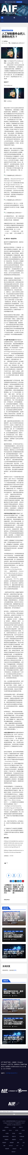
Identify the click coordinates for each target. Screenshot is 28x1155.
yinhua (5, 41)
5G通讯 (7, 1133)
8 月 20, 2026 (8, 1026)
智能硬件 (6, 1139)
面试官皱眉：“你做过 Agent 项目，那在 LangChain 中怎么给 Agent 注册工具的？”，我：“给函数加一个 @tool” (14, 916)
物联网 (3, 1130)
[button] (25, 17)
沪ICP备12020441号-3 (16, 1124)
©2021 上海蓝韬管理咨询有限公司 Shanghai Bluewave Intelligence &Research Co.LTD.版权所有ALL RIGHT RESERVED (14, 1122)
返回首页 (13, 1151)
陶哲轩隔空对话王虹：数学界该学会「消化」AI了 (13, 992)
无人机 (20, 1139)
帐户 (21, 1148)
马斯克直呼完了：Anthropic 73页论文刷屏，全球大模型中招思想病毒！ (14, 935)
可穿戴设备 (21, 1136)
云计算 (23, 1130)
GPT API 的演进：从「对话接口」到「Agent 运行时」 (14, 952)
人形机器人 (6, 1127)
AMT (17, 1145)
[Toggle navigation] (14, 18)
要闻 (18, 1142)
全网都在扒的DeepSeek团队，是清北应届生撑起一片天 (8, 889)
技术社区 (11, 1145)
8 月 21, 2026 (8, 995)
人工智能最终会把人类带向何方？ (17, 43)
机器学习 (21, 1127)
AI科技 (3, 30)
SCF (23, 1145)
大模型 (14, 1127)
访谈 (24, 1142)
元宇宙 (16, 1130)
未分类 (5, 931)
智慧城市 (7, 30)
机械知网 (7, 1148)
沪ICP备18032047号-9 (11, 1073)
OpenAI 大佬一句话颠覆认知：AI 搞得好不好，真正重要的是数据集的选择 (18, 889)
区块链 (13, 1133)
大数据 (20, 1133)
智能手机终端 (5, 1136)
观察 (4, 1145)
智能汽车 (14, 1136)
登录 (2, 21)
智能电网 (11, 1142)
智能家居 (14, 1139)
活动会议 (14, 1148)
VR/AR (10, 1130)
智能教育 (11, 30)
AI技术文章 (6, 911)
